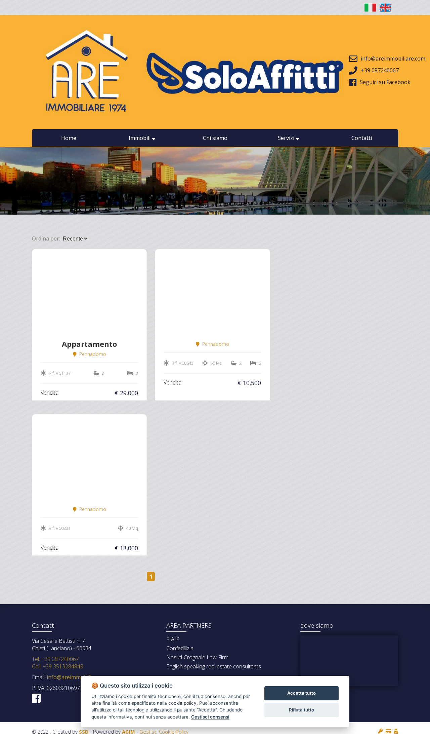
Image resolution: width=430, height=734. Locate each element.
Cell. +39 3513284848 (57, 666)
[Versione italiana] (370, 7)
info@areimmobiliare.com (78, 677)
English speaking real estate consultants (213, 666)
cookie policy (182, 703)
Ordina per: (46, 238)
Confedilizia (180, 648)
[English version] (385, 7)
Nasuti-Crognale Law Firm (197, 657)
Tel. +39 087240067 (55, 659)
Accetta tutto (301, 693)
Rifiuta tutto (301, 709)
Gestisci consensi (210, 717)
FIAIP (172, 639)
